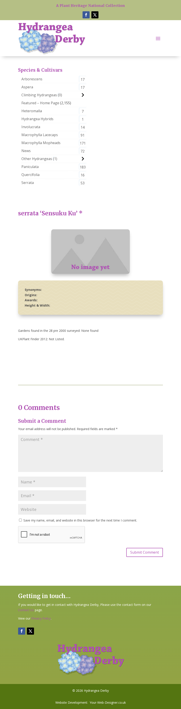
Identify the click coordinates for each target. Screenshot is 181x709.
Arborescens (31, 79)
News (26, 150)
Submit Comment (144, 552)
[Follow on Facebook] (86, 14)
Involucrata (30, 126)
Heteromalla (31, 110)
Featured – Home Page (40, 102)
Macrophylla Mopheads (40, 142)
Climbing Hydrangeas (39, 95)
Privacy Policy (41, 618)
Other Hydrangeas (36, 158)
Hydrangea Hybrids (37, 118)
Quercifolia (30, 174)
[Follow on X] (94, 14)
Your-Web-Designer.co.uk (108, 702)
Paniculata (30, 166)
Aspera (27, 87)
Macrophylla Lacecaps (39, 134)
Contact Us (26, 610)
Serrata (27, 182)
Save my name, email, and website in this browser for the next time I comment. (80, 520)
